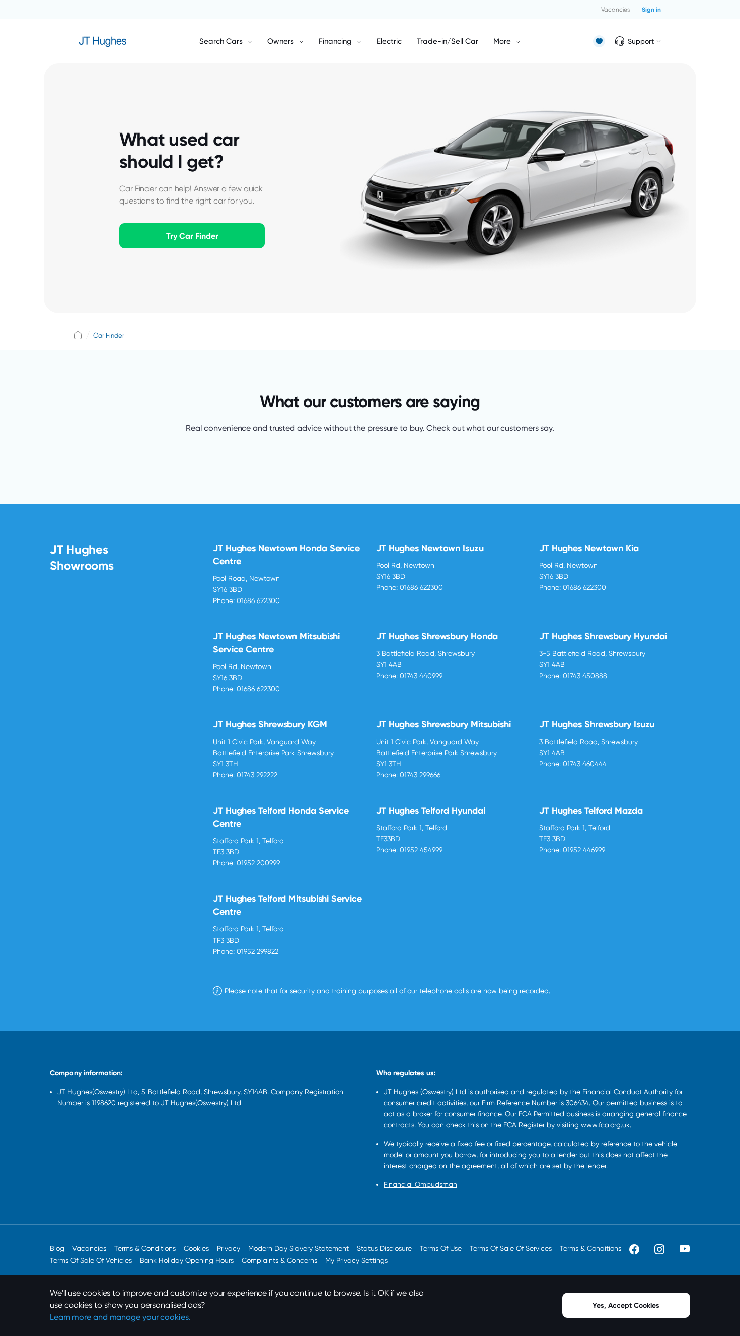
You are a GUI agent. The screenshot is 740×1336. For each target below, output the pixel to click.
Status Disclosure (384, 1248)
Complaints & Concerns (279, 1260)
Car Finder (108, 335)
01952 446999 (584, 850)
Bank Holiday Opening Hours (187, 1260)
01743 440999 (421, 676)
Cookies (196, 1248)
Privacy (228, 1248)
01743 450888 (585, 676)
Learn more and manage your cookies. (120, 1317)
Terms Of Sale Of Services (511, 1248)
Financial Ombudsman (420, 1184)
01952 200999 (258, 863)
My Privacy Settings (356, 1260)
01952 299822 (257, 951)
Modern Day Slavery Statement (298, 1248)
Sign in (651, 9)
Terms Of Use (441, 1248)
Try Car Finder (192, 236)
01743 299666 (420, 775)
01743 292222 (257, 775)
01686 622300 (258, 600)
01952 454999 (421, 850)
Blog (57, 1248)
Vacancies (615, 9)
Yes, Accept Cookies (626, 1305)
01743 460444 (585, 764)
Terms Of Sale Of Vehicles (91, 1260)
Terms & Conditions (145, 1248)
